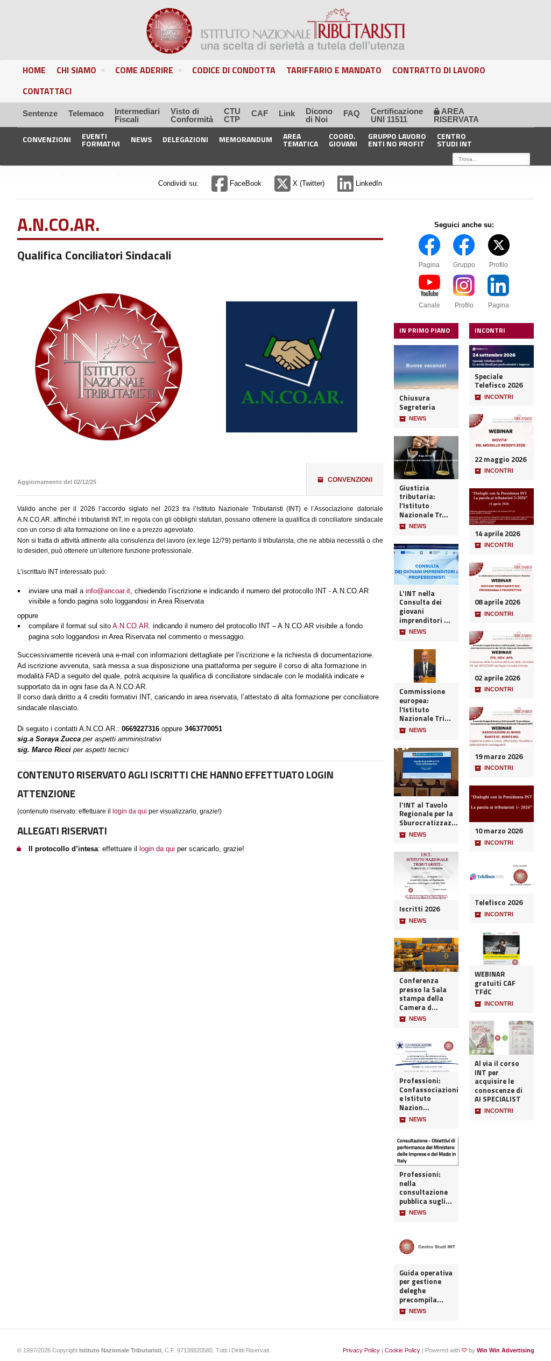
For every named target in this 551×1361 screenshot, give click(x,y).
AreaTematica (300, 139)
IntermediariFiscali (137, 115)
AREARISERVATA (456, 115)
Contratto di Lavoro (438, 70)
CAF (259, 113)
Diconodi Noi (319, 115)
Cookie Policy (402, 1350)
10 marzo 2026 (498, 831)
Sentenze (40, 113)
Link (287, 113)
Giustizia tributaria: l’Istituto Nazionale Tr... (423, 501)
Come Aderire (144, 70)
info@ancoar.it (108, 591)
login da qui (129, 811)
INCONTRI (494, 397)
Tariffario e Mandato (334, 70)
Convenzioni (47, 139)
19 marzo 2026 (498, 756)
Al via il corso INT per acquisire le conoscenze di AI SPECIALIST (498, 1081)
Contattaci (47, 91)
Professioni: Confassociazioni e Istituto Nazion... (426, 1094)
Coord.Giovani (343, 139)
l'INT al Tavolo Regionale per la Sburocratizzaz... (426, 814)
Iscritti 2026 (419, 909)
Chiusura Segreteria (417, 402)
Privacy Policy (361, 1350)
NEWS (412, 418)
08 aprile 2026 (497, 602)
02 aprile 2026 (497, 678)
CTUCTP (232, 115)
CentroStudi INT (454, 139)
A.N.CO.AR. (131, 626)
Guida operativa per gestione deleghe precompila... (426, 1286)
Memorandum (245, 139)
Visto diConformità (192, 115)
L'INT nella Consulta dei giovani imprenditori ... (424, 607)
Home (34, 70)
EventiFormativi (101, 139)
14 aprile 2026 (497, 533)
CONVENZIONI (344, 479)
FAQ (351, 113)
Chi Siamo (76, 70)
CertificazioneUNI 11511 (397, 115)
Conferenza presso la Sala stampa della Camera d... (423, 994)
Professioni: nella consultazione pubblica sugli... (425, 1188)
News (141, 139)
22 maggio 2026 (500, 459)
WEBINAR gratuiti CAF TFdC (495, 983)
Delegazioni (185, 139)
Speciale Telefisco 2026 (498, 381)
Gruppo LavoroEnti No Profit (397, 139)
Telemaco (86, 113)
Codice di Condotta (234, 70)
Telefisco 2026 (498, 902)
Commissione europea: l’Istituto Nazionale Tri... (425, 705)
